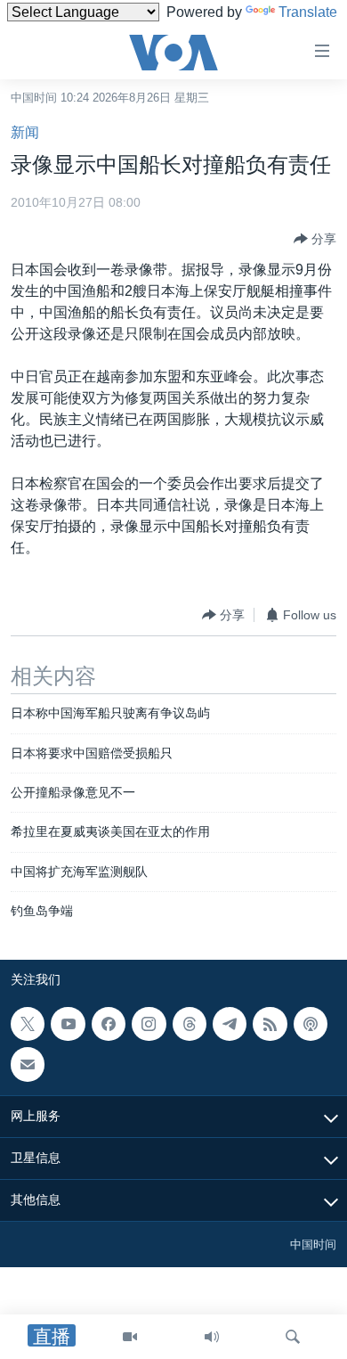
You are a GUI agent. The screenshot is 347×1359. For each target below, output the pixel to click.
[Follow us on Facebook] (108, 1024)
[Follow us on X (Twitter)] (27, 1024)
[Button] (315, 239)
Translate (307, 12)
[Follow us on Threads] (189, 1024)
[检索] (292, 1336)
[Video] (130, 1336)
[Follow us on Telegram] (229, 1024)
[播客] (310, 1024)
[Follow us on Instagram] (148, 1024)
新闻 (25, 132)
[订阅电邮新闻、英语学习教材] (27, 1064)
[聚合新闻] (269, 1024)
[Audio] (211, 1336)
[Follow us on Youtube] (68, 1024)
